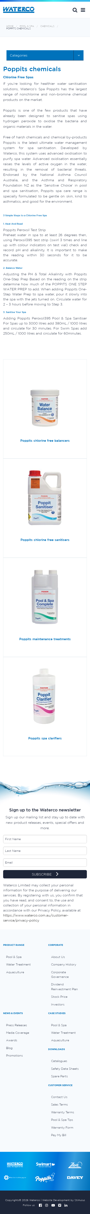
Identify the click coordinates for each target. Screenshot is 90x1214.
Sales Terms (59, 1104)
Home (9, 26)
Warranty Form (62, 1127)
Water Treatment (18, 964)
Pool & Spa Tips (62, 1119)
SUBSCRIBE (42, 874)
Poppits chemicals (18, 28)
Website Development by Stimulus (63, 1200)
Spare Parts (59, 1076)
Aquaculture (15, 972)
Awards (11, 1040)
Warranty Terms (62, 1112)
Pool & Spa (27, 26)
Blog (9, 1048)
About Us (58, 957)
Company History (63, 964)
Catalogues (59, 1061)
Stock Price (59, 996)
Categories (18, 55)
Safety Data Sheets (65, 1068)
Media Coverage (17, 1032)
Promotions (14, 1055)
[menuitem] (22, 957)
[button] (83, 10)
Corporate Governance (60, 974)
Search (75, 10)
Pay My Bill (58, 1135)
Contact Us (59, 1097)
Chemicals (47, 26)
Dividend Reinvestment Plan (64, 987)
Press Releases (16, 1025)
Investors (57, 1004)
